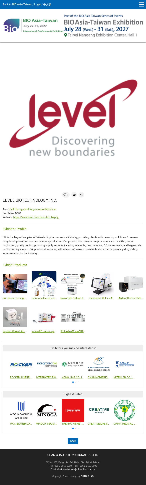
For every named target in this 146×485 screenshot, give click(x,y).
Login (37, 4)
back (73, 441)
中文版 (47, 4)
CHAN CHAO (87, 476)
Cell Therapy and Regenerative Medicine (32, 209)
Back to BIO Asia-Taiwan (17, 4)
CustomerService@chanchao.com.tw (76, 469)
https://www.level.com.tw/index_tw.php (36, 217)
